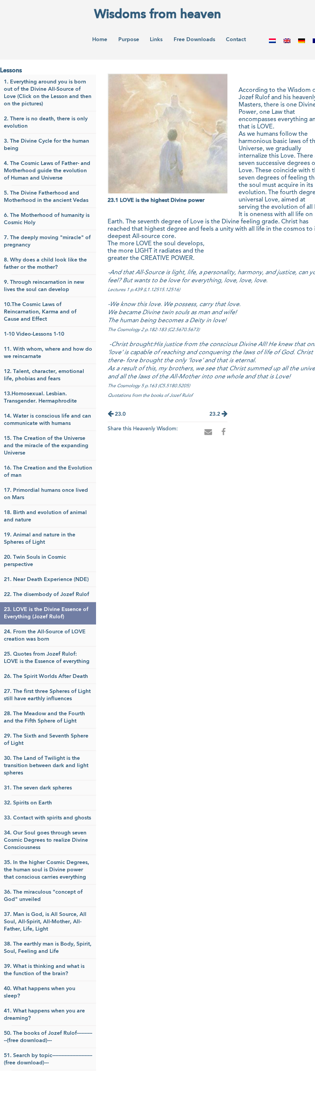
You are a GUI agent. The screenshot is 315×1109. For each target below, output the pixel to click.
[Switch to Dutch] (272, 40)
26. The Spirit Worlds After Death (46, 676)
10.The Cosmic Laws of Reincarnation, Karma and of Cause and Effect (40, 312)
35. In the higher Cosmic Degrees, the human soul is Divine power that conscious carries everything (46, 870)
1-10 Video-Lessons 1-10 (34, 334)
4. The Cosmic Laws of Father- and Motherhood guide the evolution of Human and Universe (47, 171)
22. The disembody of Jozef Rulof (46, 594)
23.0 (119, 414)
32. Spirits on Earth (28, 803)
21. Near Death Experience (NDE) (46, 579)
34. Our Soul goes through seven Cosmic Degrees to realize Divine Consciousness (46, 840)
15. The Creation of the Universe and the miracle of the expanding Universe (46, 446)
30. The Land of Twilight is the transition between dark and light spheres (46, 766)
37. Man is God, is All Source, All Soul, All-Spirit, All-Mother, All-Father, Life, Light (45, 922)
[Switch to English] (287, 40)
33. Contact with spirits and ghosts (47, 818)
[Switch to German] (301, 40)
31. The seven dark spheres (38, 788)
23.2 (215, 414)
